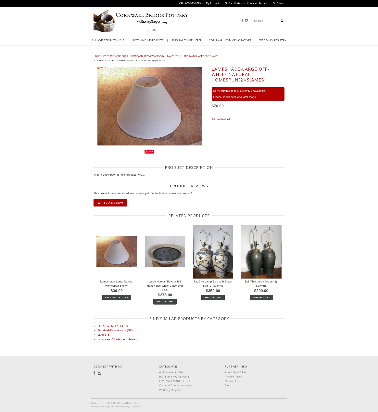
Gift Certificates (233, 3)
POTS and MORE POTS (147, 40)
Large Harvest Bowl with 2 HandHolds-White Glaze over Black (165, 285)
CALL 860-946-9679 (190, 3)
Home (97, 56)
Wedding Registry (272, 40)
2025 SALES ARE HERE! (186, 40)
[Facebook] (242, 21)
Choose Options (116, 297)
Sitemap (94, 406)
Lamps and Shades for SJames (200, 56)
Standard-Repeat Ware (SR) (147, 56)
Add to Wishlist (221, 119)
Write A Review (110, 202)
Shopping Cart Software (111, 406)
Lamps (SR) (173, 56)
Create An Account (257, 3)
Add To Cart (165, 301)
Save (150, 151)
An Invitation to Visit (108, 40)
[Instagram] (246, 21)
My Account (212, 3)
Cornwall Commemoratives (230, 40)
